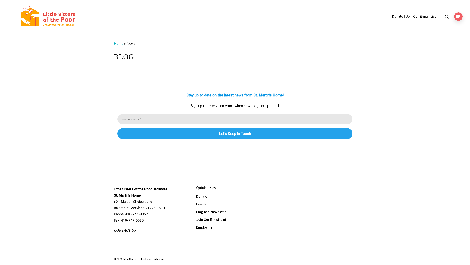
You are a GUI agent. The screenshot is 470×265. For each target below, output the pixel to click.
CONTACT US (125, 230)
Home (118, 43)
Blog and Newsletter (212, 212)
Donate (397, 16)
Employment (205, 227)
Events (201, 204)
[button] (458, 17)
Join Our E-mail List (421, 16)
